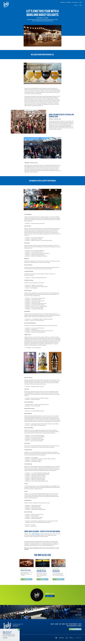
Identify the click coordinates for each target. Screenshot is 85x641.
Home (80, 5)
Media (67, 624)
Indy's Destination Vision (72, 626)
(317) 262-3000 (15, 626)
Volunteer (79, 626)
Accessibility (68, 2)
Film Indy (56, 624)
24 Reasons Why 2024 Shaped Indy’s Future (41, 571)
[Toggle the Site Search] (78, 2)
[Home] (6, 4)
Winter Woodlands (35, 533)
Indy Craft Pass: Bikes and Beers (56, 571)
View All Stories (50, 596)
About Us (52, 624)
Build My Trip (75, 2)
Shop (60, 624)
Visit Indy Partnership (73, 624)
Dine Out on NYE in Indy (26, 570)
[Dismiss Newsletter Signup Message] (19, 630)
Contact (63, 624)
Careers (79, 624)
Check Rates (62, 2)
